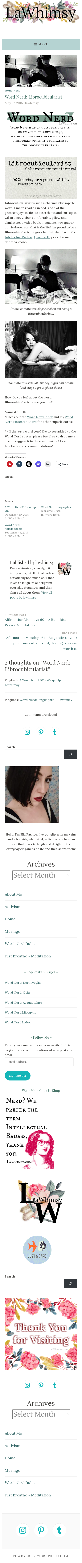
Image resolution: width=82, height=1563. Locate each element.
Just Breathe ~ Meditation (28, 956)
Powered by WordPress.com (40, 1556)
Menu (43, 44)
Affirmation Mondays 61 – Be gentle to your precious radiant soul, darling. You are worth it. (41, 641)
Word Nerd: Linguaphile (56, 507)
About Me (13, 894)
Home (10, 919)
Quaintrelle (42, 237)
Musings (12, 931)
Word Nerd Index (40, 417)
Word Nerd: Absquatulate (23, 1002)
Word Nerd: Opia (17, 992)
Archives (41, 864)
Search (10, 747)
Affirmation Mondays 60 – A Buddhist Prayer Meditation (35, 620)
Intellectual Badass (18, 237)
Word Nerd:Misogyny (20, 1012)
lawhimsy (32, 103)
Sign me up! (17, 1075)
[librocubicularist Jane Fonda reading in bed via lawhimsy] (41, 349)
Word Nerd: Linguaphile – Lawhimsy (45, 700)
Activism (12, 906)
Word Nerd (13, 90)
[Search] (70, 754)
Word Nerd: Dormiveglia (23, 982)
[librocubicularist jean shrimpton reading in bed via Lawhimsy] (41, 276)
